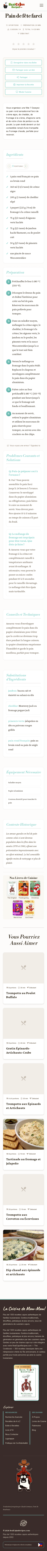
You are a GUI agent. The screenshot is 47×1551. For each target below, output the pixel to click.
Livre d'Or (9, 1430)
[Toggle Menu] (41, 5)
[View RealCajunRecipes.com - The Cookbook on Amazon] (26, 1382)
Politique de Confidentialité (16, 1443)
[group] (17, 166)
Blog (34, 1430)
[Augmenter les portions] (26, 166)
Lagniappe (9, 1439)
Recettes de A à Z (12, 1421)
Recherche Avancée (13, 1417)
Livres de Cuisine (39, 1421)
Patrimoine (36, 1425)
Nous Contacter (11, 1434)
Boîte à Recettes (12, 1425)
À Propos (36, 1417)
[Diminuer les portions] (9, 166)
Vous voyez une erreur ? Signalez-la (25, 445)
